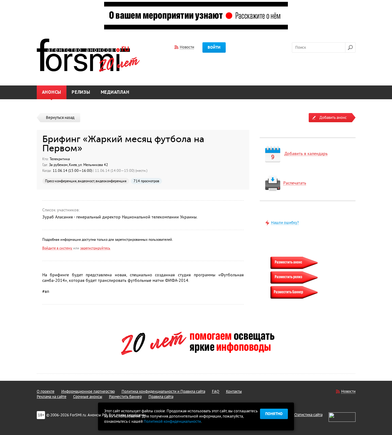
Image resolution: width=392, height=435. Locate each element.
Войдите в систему (57, 248)
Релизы (81, 92)
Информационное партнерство (88, 391)
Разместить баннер (125, 396)
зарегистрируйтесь (95, 248)
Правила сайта (161, 396)
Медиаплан (115, 92)
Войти (214, 47)
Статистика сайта (308, 414)
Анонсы (52, 92)
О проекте (46, 391)
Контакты (234, 391)
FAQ (215, 391)
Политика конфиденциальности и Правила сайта (163, 391)
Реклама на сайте (51, 396)
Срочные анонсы (87, 396)
